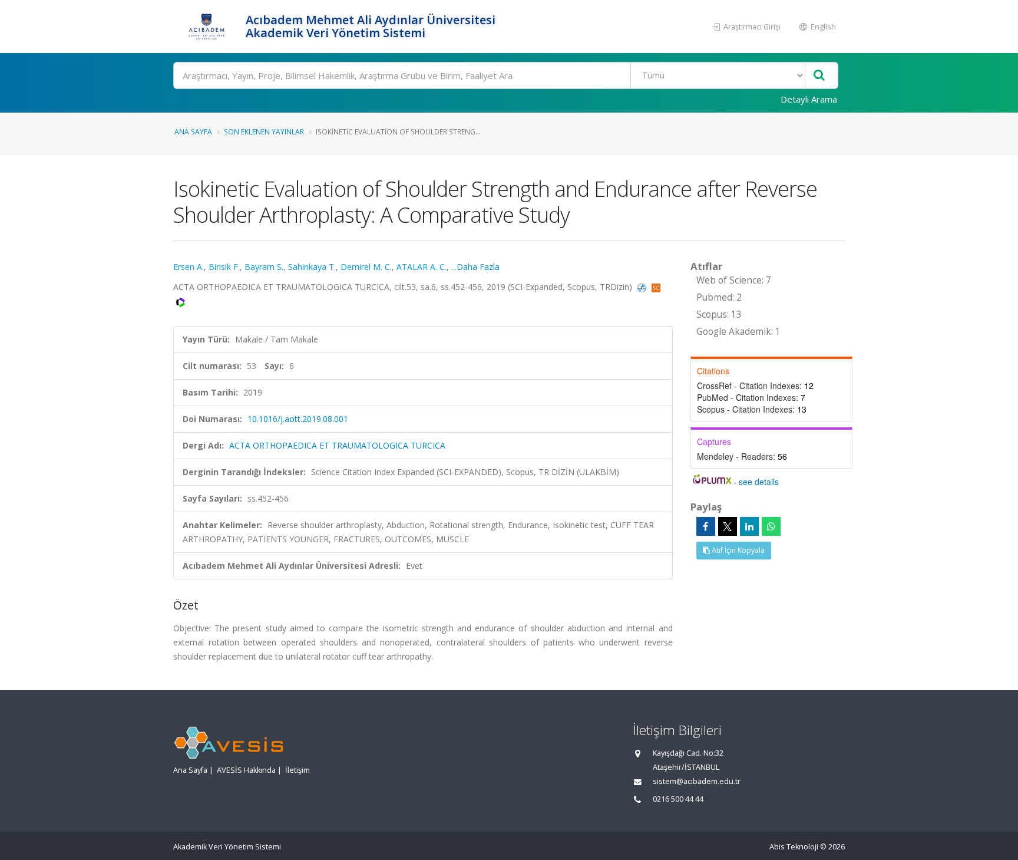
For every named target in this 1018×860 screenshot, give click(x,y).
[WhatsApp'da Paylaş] (771, 526)
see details (759, 481)
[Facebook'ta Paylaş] (705, 526)
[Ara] (819, 75)
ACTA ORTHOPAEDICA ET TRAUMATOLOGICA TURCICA (337, 445)
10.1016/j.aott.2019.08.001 (297, 418)
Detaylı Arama (809, 99)
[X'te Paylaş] (727, 526)
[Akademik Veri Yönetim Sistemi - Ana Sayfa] (208, 26)
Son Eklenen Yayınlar (264, 131)
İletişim (297, 770)
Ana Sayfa (193, 131)
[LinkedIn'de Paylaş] (749, 526)
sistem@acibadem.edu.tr (697, 781)
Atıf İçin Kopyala (737, 550)
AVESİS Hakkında (246, 770)
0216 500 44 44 (678, 799)
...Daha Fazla (475, 266)
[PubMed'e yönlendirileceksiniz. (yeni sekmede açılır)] (643, 286)
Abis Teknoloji (793, 847)
